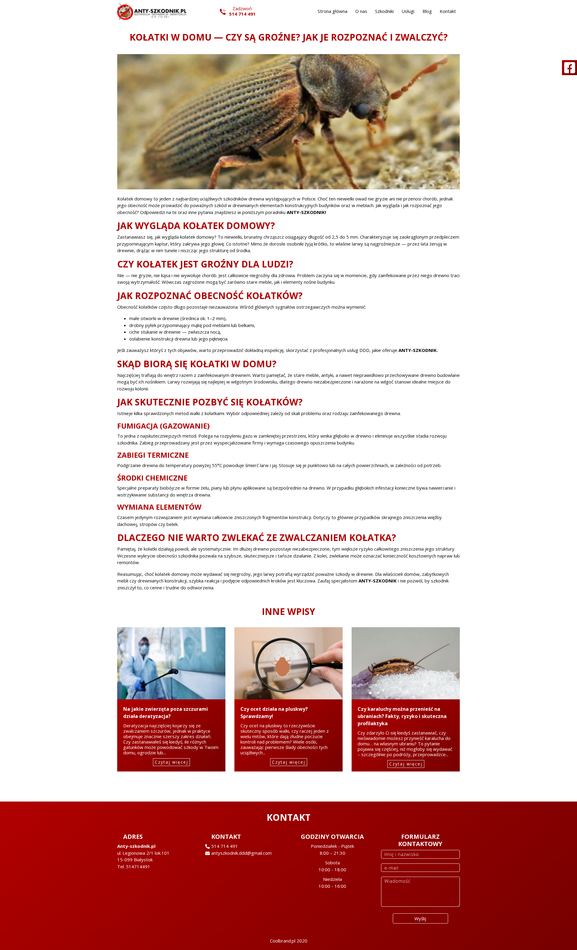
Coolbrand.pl (282, 941)
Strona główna (332, 11)
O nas (361, 11)
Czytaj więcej (171, 762)
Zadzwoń (242, 11)
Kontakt (448, 11)
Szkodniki (384, 11)
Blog (427, 11)
